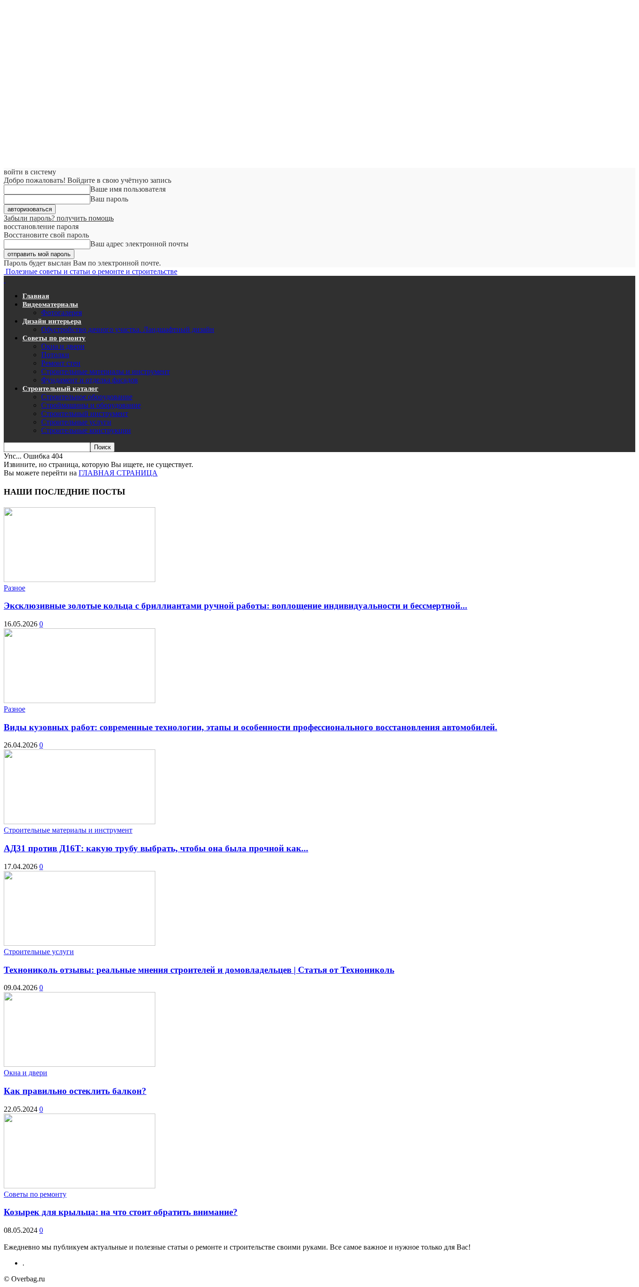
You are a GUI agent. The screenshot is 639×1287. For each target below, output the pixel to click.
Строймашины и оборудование (91, 405)
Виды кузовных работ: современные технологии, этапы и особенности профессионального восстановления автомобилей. (250, 727)
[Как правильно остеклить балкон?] (79, 1064)
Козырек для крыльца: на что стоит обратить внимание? (121, 1212)
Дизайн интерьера (51, 321)
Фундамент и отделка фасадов (89, 380)
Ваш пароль (109, 199)
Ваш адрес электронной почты (139, 244)
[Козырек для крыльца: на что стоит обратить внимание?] (79, 1186)
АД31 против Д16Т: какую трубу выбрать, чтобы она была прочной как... (156, 848)
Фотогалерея (61, 312)
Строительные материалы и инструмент (105, 371)
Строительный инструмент (84, 413)
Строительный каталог (60, 388)
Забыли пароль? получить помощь (59, 218)
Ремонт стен (60, 363)
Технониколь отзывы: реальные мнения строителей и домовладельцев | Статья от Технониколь (199, 970)
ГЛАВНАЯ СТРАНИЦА (118, 473)
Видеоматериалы (50, 304)
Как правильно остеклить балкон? (75, 1091)
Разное (14, 588)
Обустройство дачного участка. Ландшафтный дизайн (127, 329)
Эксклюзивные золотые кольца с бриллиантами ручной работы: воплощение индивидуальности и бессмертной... (235, 606)
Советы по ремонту (54, 338)
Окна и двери (63, 346)
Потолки (55, 355)
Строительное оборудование (86, 397)
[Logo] (5, 280)
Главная (35, 296)
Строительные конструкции (86, 430)
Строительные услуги (76, 422)
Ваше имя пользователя (128, 189)
